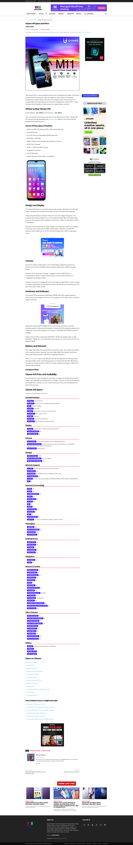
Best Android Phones (34, 680)
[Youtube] (105, 825)
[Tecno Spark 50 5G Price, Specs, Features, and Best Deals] (38, 793)
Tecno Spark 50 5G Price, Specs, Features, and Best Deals (36, 803)
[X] (91, 29)
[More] (106, 29)
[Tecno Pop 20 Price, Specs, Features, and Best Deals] (95, 793)
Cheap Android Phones (35, 671)
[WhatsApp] (98, 29)
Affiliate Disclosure (81, 843)
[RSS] (96, 825)
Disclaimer (88, 843)
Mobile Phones (33, 20)
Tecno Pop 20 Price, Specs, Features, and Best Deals (91, 803)
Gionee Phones (32, 695)
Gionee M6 (30, 692)
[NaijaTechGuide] (37, 7)
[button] (106, 14)
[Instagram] (38, 763)
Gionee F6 (30, 686)
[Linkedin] (102, 29)
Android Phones (35, 750)
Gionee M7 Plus (32, 677)
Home (26, 20)
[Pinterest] (95, 29)
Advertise (66, 843)
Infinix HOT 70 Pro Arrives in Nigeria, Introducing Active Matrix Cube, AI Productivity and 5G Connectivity (66, 805)
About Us (99, 843)
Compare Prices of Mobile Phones (38, 689)
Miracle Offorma (46, 29)
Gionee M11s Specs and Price (71, 772)
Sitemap (94, 843)
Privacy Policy (72, 843)
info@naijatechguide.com (59, 838)
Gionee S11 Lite (32, 662)
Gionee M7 (30, 665)
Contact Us (105, 843)
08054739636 (55, 835)
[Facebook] (88, 29)
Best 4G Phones (32, 683)
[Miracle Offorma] (30, 759)
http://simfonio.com (40, 757)
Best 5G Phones (32, 668)
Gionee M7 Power (33, 674)
